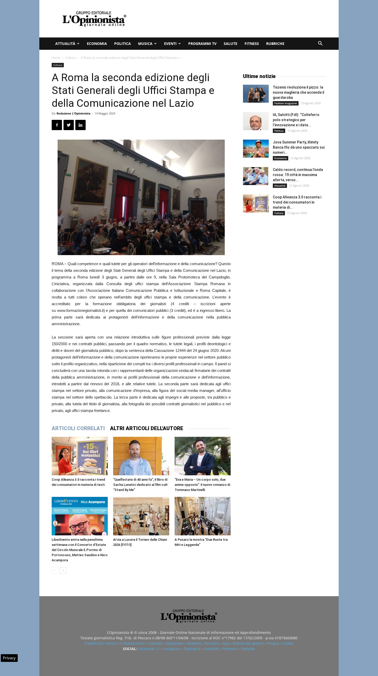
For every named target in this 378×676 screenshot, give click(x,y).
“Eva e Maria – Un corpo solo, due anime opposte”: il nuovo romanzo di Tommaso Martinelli (202, 485)
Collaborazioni (132, 643)
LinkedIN (211, 648)
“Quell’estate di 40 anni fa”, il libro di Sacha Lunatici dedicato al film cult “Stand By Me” (140, 485)
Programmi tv (202, 43)
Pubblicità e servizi (101, 643)
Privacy (273, 643)
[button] (320, 44)
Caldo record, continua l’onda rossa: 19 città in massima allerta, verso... (298, 175)
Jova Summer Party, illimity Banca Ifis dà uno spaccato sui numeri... (299, 147)
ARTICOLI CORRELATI (78, 428)
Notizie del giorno (248, 643)
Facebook (146, 648)
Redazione (174, 643)
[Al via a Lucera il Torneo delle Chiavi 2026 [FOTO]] (141, 516)
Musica (145, 43)
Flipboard (192, 648)
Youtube (248, 648)
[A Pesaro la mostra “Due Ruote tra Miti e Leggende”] (203, 516)
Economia (97, 43)
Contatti (155, 643)
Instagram (171, 648)
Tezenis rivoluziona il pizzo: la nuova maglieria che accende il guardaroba (298, 92)
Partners (211, 643)
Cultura (70, 57)
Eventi (170, 43)
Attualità (65, 43)
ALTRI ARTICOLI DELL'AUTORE (146, 428)
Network (194, 643)
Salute (230, 43)
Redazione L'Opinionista (74, 113)
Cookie (287, 643)
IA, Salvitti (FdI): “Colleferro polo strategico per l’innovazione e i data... (296, 120)
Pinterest (229, 648)
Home (56, 57)
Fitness (252, 43)
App (225, 643)
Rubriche (275, 43)
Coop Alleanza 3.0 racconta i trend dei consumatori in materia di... (297, 202)
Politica (122, 43)
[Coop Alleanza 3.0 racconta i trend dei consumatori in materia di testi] (80, 456)
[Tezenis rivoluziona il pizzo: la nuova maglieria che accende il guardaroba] (256, 94)
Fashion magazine (285, 103)
